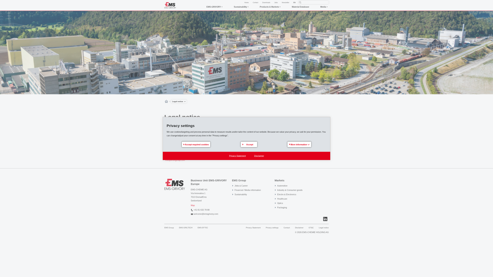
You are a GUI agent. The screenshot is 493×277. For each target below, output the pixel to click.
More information (299, 145)
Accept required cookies (197, 144)
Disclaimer (259, 156)
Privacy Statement (237, 156)
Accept (249, 144)
